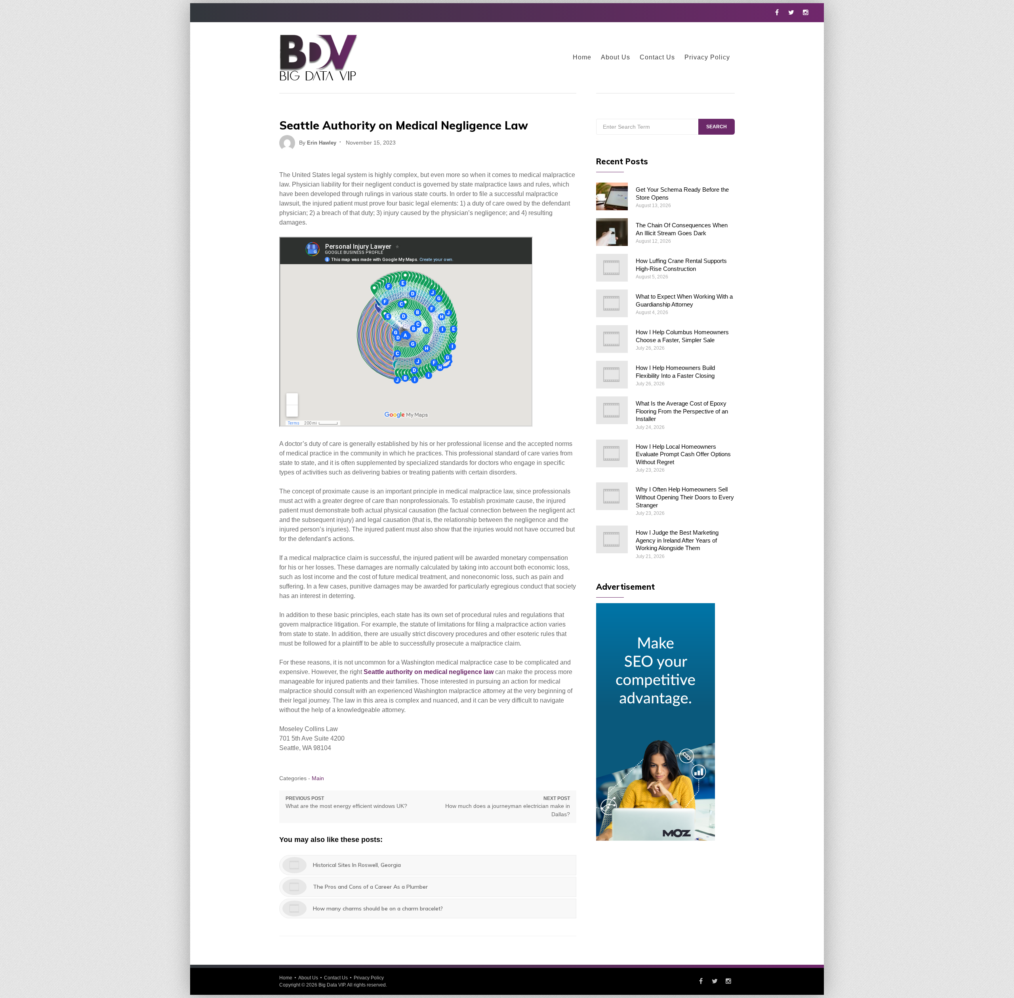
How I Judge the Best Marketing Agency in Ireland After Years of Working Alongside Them (677, 540)
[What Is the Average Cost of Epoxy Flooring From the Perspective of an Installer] (612, 410)
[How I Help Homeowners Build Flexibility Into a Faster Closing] (612, 375)
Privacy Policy (707, 57)
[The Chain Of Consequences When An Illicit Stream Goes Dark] (612, 232)
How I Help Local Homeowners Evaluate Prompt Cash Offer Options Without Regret (683, 454)
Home (582, 57)
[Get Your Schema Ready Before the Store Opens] (612, 196)
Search (716, 127)
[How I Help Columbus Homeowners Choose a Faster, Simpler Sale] (612, 339)
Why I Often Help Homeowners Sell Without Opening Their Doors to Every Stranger (685, 497)
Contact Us (657, 57)
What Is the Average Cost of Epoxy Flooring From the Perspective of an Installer (682, 411)
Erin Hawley (321, 143)
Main (318, 778)
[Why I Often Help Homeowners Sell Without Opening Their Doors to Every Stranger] (612, 496)
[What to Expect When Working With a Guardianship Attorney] (612, 303)
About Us (615, 57)
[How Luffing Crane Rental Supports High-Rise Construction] (612, 268)
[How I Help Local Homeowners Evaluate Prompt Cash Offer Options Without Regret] (612, 453)
